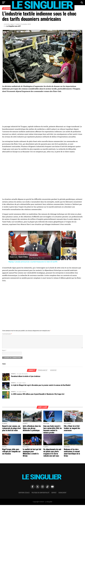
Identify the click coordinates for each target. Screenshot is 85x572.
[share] (56, 233)
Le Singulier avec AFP (13, 26)
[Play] (62, 238)
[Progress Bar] (68, 236)
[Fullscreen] (74, 238)
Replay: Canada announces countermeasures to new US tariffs (34, 234)
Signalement (62, 492)
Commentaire (7, 334)
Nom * (4, 350)
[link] (12, 234)
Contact (53, 492)
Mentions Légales (24, 492)
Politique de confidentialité (40, 492)
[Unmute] (65, 238)
